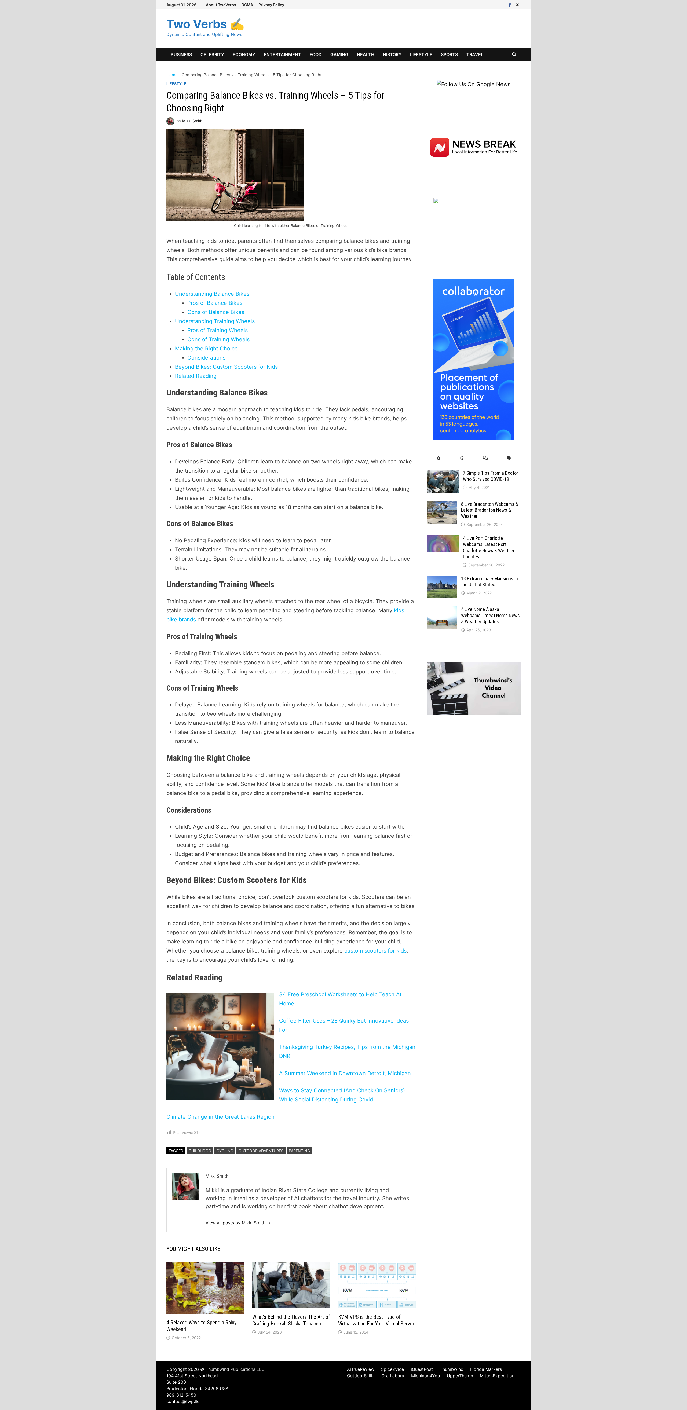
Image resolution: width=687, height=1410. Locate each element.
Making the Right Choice (206, 348)
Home (172, 74)
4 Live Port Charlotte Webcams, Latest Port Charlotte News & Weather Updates (489, 547)
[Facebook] (510, 4)
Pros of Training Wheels (217, 330)
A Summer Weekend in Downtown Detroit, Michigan (345, 1073)
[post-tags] (509, 458)
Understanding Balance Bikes (212, 294)
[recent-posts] (462, 458)
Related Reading (196, 376)
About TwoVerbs (221, 4)
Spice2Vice (392, 1369)
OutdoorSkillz (361, 1375)
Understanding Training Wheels (215, 321)
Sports (449, 54)
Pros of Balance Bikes (214, 303)
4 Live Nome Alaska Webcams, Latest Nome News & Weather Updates (490, 615)
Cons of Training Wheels (218, 339)
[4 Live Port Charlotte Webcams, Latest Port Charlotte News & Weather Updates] (443, 539)
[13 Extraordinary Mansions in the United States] (442, 580)
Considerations (206, 357)
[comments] (485, 458)
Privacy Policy (271, 4)
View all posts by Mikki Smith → (238, 1222)
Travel (474, 54)
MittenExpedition (497, 1375)
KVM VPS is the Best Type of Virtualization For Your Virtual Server (376, 1320)
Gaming (339, 54)
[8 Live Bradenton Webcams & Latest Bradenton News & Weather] (442, 505)
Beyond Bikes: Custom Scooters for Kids (226, 367)
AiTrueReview (360, 1369)
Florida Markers (486, 1369)
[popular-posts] (438, 458)
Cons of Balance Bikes (215, 312)
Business (181, 54)
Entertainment (282, 54)
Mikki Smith (192, 121)
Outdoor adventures (261, 1150)
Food (316, 54)
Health (365, 54)
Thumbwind (451, 1369)
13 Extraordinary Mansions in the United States (489, 582)
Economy (244, 54)
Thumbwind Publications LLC (235, 1369)
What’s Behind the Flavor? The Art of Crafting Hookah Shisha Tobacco (291, 1320)
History (392, 54)
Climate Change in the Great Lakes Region (220, 1117)
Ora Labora (392, 1375)
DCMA (247, 4)
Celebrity (212, 54)
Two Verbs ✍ (205, 24)
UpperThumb (460, 1375)
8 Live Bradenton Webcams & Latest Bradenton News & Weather (489, 510)
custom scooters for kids (375, 950)
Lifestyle (421, 54)
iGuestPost (422, 1369)
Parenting (299, 1150)
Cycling (225, 1150)
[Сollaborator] (473, 358)
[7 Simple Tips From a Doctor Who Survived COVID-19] (443, 474)
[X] (517, 4)
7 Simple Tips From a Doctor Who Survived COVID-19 (490, 476)
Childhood (200, 1150)
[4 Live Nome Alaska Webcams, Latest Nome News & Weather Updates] (442, 610)
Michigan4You (425, 1375)
